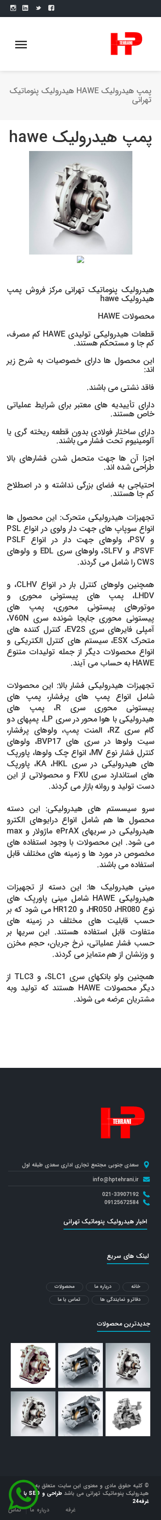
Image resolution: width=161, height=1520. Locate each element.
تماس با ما (69, 1300)
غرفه (70, 1510)
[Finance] (126, 43)
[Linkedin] (25, 8)
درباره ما (103, 1287)
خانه (135, 1287)
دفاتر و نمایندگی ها (120, 1300)
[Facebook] (51, 8)
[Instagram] (13, 8)
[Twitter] (38, 8)
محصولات (65, 1287)
